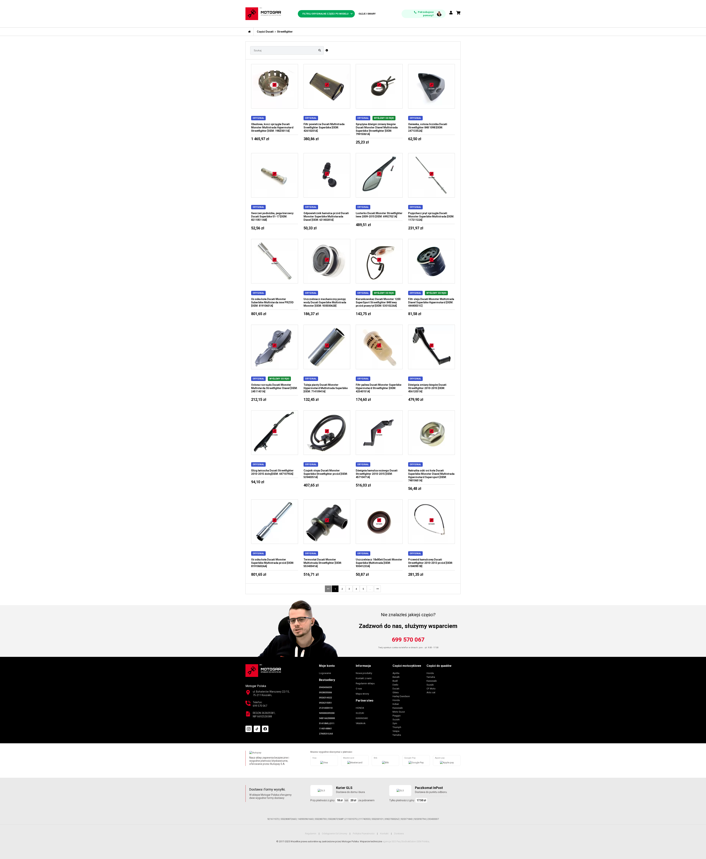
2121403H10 (325, 708)
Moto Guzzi (399, 711)
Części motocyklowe (407, 666)
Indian (396, 704)
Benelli (396, 677)
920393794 (420, 819)
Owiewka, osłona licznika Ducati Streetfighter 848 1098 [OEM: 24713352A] (427, 127)
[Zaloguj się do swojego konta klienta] (451, 12)
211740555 (364, 819)
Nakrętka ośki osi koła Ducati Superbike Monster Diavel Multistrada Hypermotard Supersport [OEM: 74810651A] (431, 475)
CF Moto (431, 688)
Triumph (397, 727)
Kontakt (384, 833)
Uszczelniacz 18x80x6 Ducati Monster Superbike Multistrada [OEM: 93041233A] (379, 563)
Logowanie (325, 673)
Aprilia (396, 673)
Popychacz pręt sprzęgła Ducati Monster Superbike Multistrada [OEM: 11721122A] (431, 216)
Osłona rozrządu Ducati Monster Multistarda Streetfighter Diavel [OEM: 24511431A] (274, 388)
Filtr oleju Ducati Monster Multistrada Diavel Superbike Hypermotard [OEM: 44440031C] (431, 302)
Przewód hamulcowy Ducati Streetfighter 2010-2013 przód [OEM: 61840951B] (430, 563)
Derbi (395, 684)
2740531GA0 (326, 733)
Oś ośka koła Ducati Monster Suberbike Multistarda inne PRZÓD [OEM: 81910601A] (272, 302)
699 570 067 (408, 639)
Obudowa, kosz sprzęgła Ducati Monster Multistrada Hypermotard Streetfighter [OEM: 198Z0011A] (272, 127)
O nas (359, 688)
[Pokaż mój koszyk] (458, 13)
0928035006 (325, 692)
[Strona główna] (249, 32)
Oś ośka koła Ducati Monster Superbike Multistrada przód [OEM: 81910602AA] (272, 563)
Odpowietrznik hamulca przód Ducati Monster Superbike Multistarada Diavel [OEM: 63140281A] (326, 216)
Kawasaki (398, 708)
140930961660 (305, 819)
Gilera (396, 692)
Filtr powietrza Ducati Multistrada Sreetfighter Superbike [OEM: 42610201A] (324, 127)
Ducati (396, 688)
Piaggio (397, 715)
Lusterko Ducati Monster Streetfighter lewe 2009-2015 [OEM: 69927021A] (379, 215)
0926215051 (325, 702)
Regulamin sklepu (365, 683)
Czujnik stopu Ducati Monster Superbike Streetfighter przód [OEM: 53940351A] (326, 474)
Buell (395, 680)
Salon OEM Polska (419, 841)
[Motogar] (263, 13)
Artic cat (431, 692)
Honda (396, 700)
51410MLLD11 (326, 723)
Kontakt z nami (364, 678)
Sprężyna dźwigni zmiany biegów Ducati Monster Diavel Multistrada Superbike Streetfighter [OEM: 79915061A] (377, 129)
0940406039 (325, 687)
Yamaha (397, 735)
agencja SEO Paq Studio (395, 841)
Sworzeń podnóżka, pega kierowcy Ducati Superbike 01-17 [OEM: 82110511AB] (272, 216)
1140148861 (325, 728)
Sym (395, 723)
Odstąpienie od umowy (334, 833)
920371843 (406, 819)
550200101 (377, 819)
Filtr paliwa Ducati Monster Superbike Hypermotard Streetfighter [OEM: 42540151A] (378, 388)
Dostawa (399, 833)
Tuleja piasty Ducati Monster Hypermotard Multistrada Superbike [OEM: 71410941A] (326, 388)
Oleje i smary (367, 13)
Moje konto (327, 666)
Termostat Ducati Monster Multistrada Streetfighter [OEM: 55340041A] (323, 563)
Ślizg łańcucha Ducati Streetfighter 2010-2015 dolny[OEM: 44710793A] (272, 472)
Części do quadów (439, 666)
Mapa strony (362, 693)
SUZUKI (360, 713)
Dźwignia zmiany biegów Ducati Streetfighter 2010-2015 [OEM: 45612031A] (427, 388)
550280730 (320, 819)
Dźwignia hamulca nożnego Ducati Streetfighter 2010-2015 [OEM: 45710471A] (376, 474)
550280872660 (288, 819)
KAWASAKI (362, 718)
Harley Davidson (401, 696)
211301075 (351, 819)
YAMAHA (361, 723)
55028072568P (335, 819)
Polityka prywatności (364, 833)
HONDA (360, 708)
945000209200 (326, 713)
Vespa (396, 731)
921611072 (273, 819)
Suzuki (396, 719)
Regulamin (310, 833)
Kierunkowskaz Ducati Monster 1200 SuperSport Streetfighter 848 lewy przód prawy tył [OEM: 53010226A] (378, 302)
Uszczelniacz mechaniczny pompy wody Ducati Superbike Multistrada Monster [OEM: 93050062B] (325, 302)
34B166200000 (327, 718)
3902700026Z (392, 819)
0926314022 (325, 697)
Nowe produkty (364, 673)
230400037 (433, 819)
